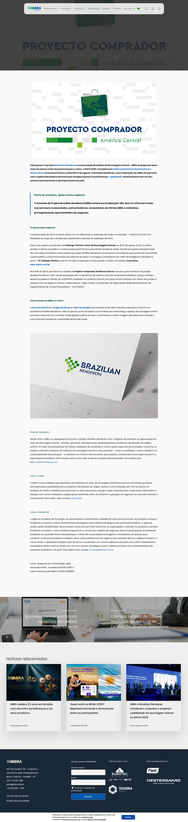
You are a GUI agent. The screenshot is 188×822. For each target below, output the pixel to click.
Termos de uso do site (17, 795)
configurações (87, 817)
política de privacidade (96, 819)
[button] (159, 8)
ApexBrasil (115, 176)
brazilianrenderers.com (46, 462)
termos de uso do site (71, 819)
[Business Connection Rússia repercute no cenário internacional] (47, 619)
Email (73, 778)
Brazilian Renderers (65, 165)
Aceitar (128, 817)
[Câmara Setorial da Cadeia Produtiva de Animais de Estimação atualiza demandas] (141, 619)
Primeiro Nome (77, 767)
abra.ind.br (76, 498)
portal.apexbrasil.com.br (101, 549)
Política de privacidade (17, 800)
